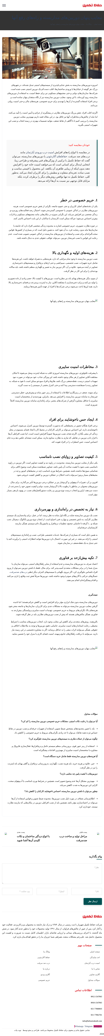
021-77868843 (96, 1009)
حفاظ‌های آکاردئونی (56, 156)
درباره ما (46, 969)
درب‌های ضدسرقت (18, 572)
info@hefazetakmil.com (92, 1021)
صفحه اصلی (98, 24)
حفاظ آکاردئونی (43, 957)
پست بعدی (21, 832)
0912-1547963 (96, 997)
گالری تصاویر (94, 975)
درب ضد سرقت (43, 963)
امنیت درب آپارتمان (92, 963)
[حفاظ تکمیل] (86, 5)
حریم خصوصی (44, 980)
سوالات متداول (94, 980)
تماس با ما (96, 969)
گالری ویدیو (45, 975)
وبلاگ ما (89, 24)
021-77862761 (96, 1015)
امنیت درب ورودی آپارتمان (40, 152)
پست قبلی (83, 832)
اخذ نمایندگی (95, 957)
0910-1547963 (96, 1003)
